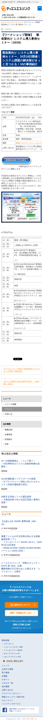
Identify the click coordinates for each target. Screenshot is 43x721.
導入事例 (5, 673)
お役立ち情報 (7, 669)
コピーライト (7, 700)
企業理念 (8, 434)
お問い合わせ (7, 690)
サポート (5, 679)
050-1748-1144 (21, 624)
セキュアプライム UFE (12, 657)
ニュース (11, 22)
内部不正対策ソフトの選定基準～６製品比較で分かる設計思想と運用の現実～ (20, 500)
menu (39, 7)
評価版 (4, 676)
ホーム (3, 22)
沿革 (7, 444)
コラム (4, 471)
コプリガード (9, 644)
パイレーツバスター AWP (13, 647)
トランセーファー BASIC (13, 650)
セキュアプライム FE (12, 653)
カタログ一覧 (7, 683)
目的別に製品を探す (15, 661)
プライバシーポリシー (11, 693)
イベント (19, 22)
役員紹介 (8, 439)
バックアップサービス (11, 704)
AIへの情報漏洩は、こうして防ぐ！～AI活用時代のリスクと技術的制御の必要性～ (20, 464)
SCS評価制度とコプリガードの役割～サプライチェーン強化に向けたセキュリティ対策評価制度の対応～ (20, 482)
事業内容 (8, 430)
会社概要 (7, 424)
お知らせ (8, 414)
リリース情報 (10, 404)
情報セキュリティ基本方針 (13, 697)
